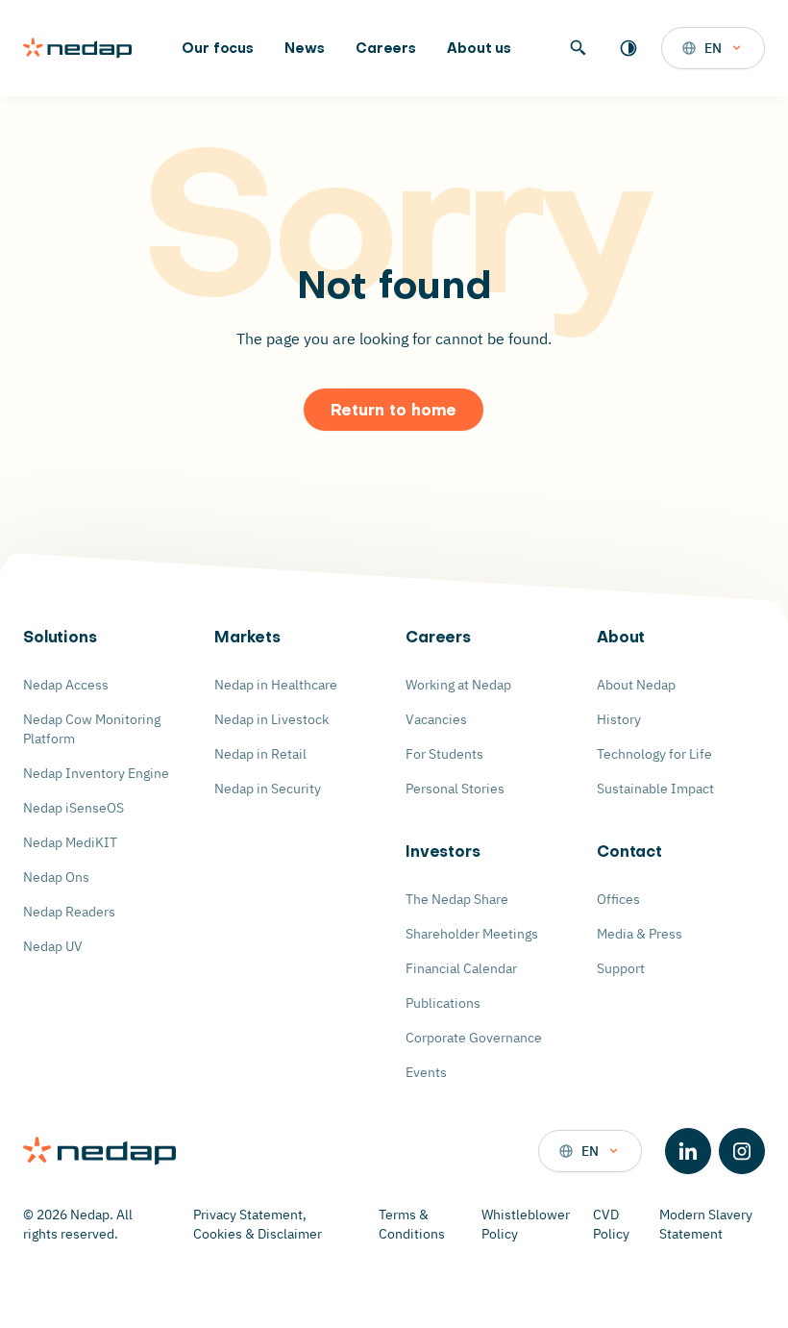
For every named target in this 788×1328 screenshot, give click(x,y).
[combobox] (713, 48)
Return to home (393, 411)
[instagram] (742, 1151)
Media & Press (639, 933)
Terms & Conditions (412, 1224)
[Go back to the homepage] (77, 48)
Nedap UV (53, 946)
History (619, 719)
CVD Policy (611, 1224)
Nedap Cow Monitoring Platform (91, 729)
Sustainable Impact (655, 788)
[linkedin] (688, 1151)
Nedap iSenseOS (73, 807)
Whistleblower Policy (525, 1224)
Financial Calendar (461, 968)
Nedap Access (66, 684)
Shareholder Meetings (472, 933)
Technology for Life (654, 754)
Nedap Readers (69, 911)
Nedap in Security (267, 788)
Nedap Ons (56, 877)
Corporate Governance (474, 1037)
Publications (443, 1003)
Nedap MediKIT (70, 842)
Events (426, 1072)
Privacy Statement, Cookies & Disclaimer (257, 1224)
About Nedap (636, 684)
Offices (618, 899)
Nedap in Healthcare (275, 684)
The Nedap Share (457, 899)
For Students (444, 754)
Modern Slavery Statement (705, 1224)
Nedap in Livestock (271, 719)
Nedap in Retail (260, 754)
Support (621, 968)
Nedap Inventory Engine (96, 773)
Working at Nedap (458, 684)
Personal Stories (455, 788)
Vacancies (436, 719)
